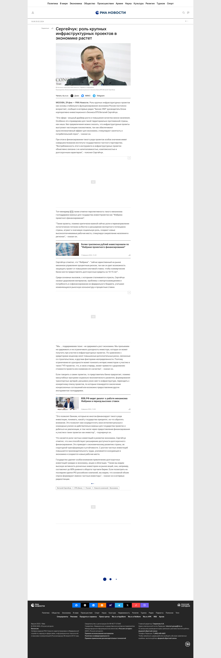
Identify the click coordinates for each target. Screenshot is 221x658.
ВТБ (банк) (78, 488)
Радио (151, 613)
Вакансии (35, 628)
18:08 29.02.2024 (37, 21)
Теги (177, 613)
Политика (45, 613)
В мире (76, 613)
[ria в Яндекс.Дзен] (85, 605)
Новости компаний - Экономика (106, 488)
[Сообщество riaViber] (144, 605)
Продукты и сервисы (88, 617)
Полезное (169, 613)
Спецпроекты (62, 617)
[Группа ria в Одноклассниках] (102, 605)
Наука (104, 613)
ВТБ (71, 211)
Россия (88, 488)
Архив (161, 617)
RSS (155, 617)
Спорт (97, 613)
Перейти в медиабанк (87, 87)
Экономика (66, 613)
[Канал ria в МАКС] (76, 605)
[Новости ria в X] (127, 605)
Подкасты (159, 613)
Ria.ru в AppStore (119, 617)
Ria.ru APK (147, 617)
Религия (135, 613)
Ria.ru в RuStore (134, 617)
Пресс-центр (104, 617)
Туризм (144, 613)
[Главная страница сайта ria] (110, 12)
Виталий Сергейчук (64, 488)
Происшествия (86, 613)
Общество (56, 613)
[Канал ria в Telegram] (119, 605)
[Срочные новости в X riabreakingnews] (136, 605)
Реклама (73, 617)
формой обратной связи (147, 631)
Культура (112, 613)
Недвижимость (124, 613)
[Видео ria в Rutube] (110, 605)
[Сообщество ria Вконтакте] (93, 605)
